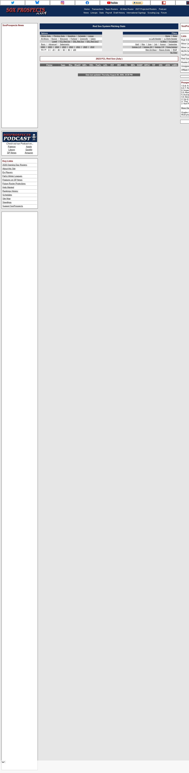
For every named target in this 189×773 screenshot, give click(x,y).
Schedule (82, 36)
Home (167, 36)
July (155, 44)
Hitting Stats (46, 36)
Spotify (28, 150)
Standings (6, 202)
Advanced (53, 44)
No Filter (173, 53)
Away (175, 36)
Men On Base (151, 50)
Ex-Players (7, 172)
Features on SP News (12, 180)
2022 (71, 47)
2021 (78, 47)
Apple (29, 147)
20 (54, 50)
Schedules (7, 195)
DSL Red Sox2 (93, 42)
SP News (11, 153)
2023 (64, 47)
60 (64, 50)
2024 (57, 47)
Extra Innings (171, 47)
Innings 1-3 (136, 47)
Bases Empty (164, 50)
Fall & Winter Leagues (12, 176)
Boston (54, 39)
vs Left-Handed (155, 39)
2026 (43, 47)
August (163, 44)
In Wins (163, 42)
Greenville (84, 39)
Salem (93, 39)
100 (74, 50)
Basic (43, 44)
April (137, 44)
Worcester (64, 39)
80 (69, 50)
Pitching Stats (59, 36)
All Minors (45, 39)
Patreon (12, 147)
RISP (175, 50)
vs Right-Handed (170, 39)
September (172, 44)
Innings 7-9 (159, 47)
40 (59, 50)
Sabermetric (64, 44)
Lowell (54, 42)
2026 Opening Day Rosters (14, 165)
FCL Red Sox (65, 42)
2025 (50, 47)
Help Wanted (8, 187)
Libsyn (11, 150)
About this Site (8, 169)
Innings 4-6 (147, 47)
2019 (92, 47)
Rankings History (10, 191)
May (143, 44)
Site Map (6, 199)
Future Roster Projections (14, 184)
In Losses (173, 42)
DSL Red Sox (78, 42)
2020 (85, 47)
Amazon (29, 153)
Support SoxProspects (12, 206)
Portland (74, 39)
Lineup (91, 36)
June (150, 44)
